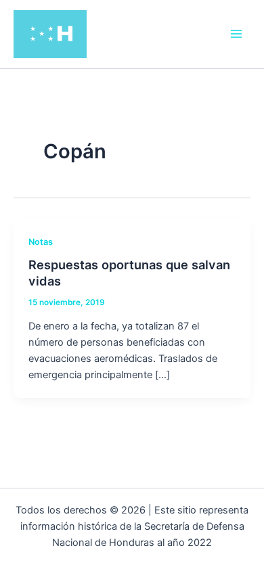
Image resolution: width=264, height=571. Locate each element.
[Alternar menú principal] (236, 34)
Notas (40, 242)
